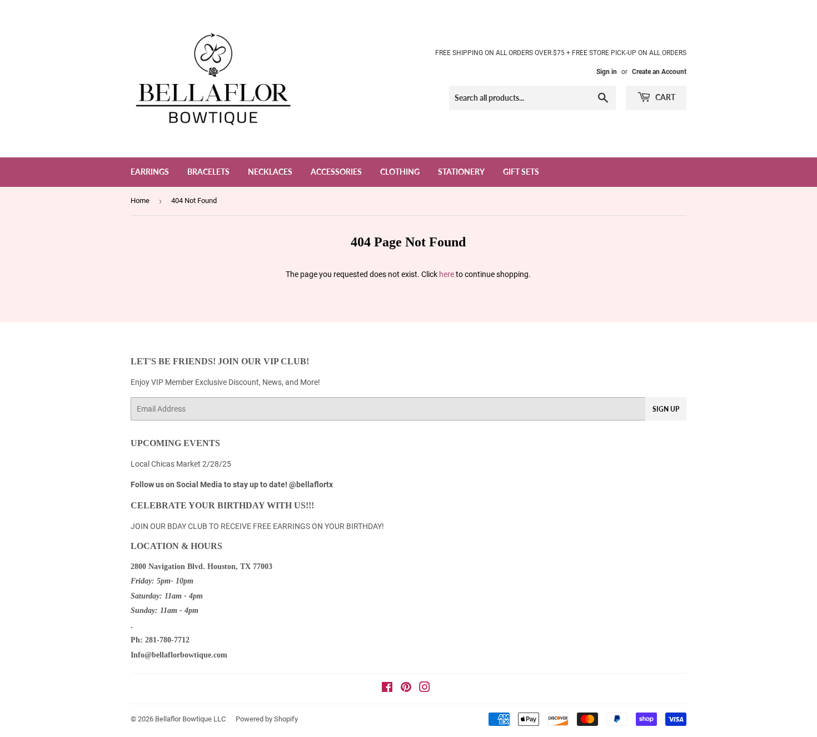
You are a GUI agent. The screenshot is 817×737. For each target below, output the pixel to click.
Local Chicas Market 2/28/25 (181, 463)
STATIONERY (461, 171)
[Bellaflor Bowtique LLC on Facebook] (387, 688)
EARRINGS (150, 171)
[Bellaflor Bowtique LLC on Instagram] (424, 688)
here (446, 274)
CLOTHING (400, 171)
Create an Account (659, 72)
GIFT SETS (521, 171)
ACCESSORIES (336, 171)
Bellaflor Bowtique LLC (190, 719)
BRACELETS (208, 171)
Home (140, 200)
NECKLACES (270, 171)
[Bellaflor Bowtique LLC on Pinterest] (406, 688)
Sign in (606, 72)
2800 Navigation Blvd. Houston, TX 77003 (201, 566)
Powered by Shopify (267, 719)
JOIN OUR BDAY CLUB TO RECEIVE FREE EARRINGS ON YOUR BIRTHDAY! (257, 526)
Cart (664, 97)
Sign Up (665, 409)
